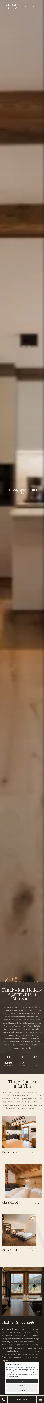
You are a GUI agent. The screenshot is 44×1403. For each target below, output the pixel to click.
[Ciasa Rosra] (10, 6)
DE (30, 6)
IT (26, 6)
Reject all (22, 1385)
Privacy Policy (13, 1376)
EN (33, 6)
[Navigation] (39, 6)
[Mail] (40, 1399)
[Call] (3, 1399)
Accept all (22, 1381)
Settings (22, 1390)
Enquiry (22, 1399)
